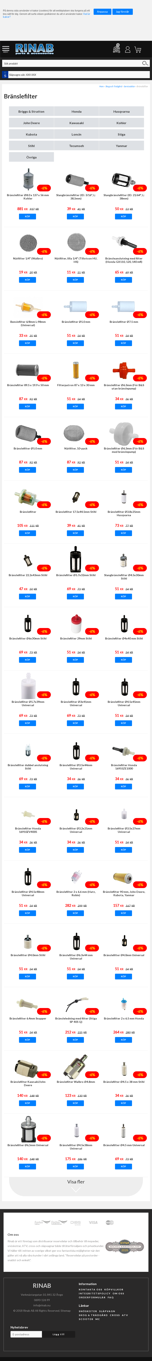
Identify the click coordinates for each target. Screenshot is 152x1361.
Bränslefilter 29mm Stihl (76, 638)
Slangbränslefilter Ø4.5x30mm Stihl (124, 576)
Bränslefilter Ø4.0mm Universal (124, 955)
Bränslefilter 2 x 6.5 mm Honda (124, 1018)
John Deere (31, 123)
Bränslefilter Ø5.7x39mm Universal (28, 703)
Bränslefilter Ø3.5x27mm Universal (124, 830)
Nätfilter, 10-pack (75, 448)
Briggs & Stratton (31, 111)
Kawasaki (76, 123)
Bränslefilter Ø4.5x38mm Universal (76, 1146)
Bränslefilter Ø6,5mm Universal (28, 1145)
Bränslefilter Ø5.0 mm (76, 321)
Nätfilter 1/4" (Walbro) (28, 258)
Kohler (121, 123)
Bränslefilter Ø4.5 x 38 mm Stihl (123, 1081)
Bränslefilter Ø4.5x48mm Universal (28, 893)
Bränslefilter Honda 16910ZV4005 (28, 830)
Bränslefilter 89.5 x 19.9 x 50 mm (28, 385)
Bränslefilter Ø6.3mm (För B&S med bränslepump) (124, 450)
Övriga (31, 157)
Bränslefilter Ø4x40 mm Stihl (124, 638)
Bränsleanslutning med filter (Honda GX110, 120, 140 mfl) (123, 260)
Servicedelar (129, 86)
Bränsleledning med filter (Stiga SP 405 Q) (76, 1020)
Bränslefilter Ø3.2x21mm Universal (76, 830)
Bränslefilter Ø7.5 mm (124, 321)
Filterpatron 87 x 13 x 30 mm (76, 385)
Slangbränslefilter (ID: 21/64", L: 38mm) (124, 196)
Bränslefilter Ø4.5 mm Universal (124, 1145)
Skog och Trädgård (113, 86)
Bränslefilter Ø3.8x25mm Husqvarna (124, 513)
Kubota (31, 134)
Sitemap (66, 1310)
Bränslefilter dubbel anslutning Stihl (28, 766)
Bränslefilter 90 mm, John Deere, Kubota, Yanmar (124, 893)
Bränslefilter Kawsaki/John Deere (28, 1083)
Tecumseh (76, 146)
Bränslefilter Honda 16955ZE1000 (124, 766)
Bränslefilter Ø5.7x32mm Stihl (76, 575)
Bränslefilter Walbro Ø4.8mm (76, 1081)
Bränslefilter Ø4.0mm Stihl (28, 955)
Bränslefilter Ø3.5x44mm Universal (76, 766)
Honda (77, 111)
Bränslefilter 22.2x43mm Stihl (28, 575)
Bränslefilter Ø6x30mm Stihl (28, 638)
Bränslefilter (28, 511)
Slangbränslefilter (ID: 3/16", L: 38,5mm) (76, 196)
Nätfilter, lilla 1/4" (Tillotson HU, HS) (76, 260)
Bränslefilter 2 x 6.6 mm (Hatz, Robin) (76, 893)
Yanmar (121, 146)
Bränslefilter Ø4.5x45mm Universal (124, 703)
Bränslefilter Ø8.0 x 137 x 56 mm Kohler (28, 196)
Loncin (76, 134)
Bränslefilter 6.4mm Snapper (28, 1018)
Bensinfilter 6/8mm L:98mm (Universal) (28, 323)
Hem (101, 86)
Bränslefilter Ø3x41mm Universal (76, 703)
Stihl (31, 146)
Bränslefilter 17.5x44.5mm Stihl (76, 511)
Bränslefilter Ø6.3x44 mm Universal (76, 956)
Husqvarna (121, 111)
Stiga (121, 134)
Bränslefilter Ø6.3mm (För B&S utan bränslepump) (124, 386)
